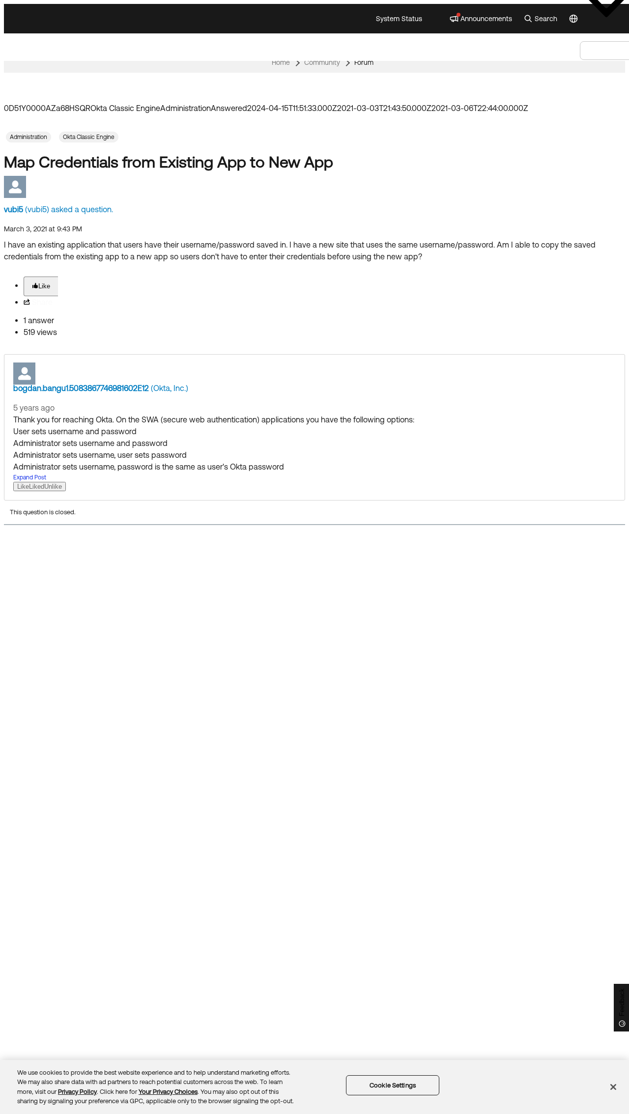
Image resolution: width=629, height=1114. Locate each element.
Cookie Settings (393, 1085)
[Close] (613, 1087)
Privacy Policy (77, 1091)
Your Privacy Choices (168, 1091)
